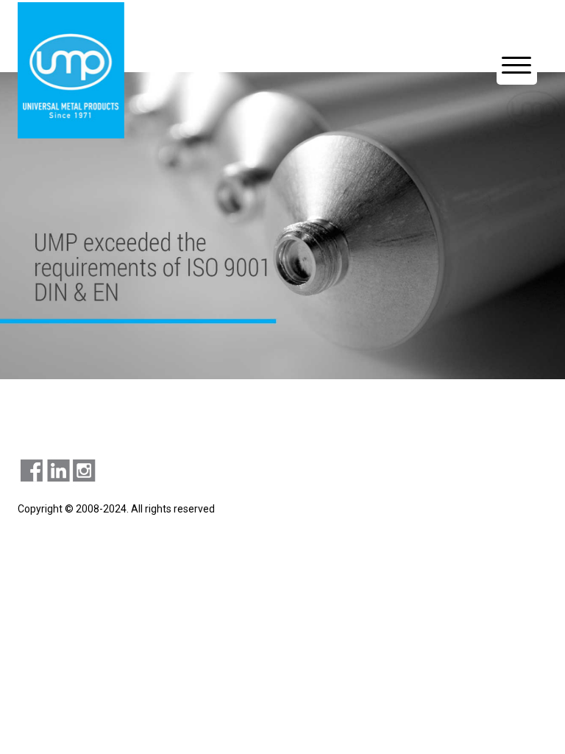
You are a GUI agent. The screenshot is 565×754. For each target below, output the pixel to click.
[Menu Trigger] (517, 64)
